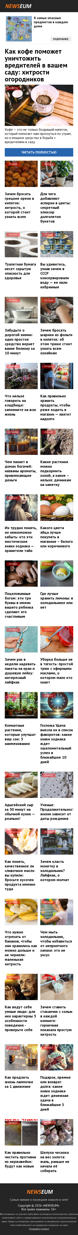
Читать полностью (39, 152)
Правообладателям (39, 1228)
